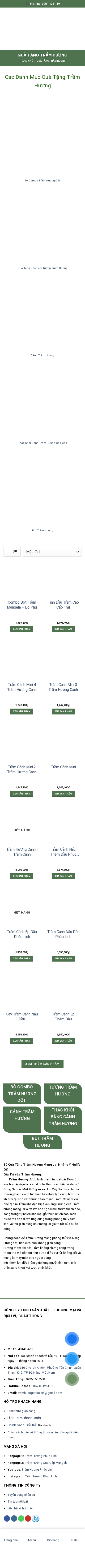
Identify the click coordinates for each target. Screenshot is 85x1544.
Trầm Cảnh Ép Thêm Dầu (63, 1016)
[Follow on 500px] (35, 1518)
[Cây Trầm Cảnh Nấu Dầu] (22, 991)
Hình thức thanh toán (24, 1418)
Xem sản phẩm (21, 629)
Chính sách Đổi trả (22, 1425)
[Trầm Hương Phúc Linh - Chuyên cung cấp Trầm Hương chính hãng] (43, 29)
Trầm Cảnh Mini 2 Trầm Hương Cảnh (22, 769)
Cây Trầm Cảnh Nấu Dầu (22, 1016)
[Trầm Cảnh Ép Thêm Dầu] (63, 991)
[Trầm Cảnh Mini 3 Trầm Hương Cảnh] (63, 662)
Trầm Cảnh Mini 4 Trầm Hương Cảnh (22, 687)
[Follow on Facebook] (7, 1518)
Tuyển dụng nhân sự (21, 1494)
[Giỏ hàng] (77, 29)
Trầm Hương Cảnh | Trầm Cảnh (22, 852)
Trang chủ (26, 61)
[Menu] (6, 29)
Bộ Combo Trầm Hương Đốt (43, 180)
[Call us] (21, 1518)
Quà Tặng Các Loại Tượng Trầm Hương (43, 268)
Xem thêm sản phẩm (42, 1064)
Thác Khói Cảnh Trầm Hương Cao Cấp (42, 443)
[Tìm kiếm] (69, 29)
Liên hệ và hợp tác (20, 1508)
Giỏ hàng (53, 1540)
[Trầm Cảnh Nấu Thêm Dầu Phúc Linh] (63, 826)
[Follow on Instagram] (14, 1518)
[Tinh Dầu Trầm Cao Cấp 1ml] (63, 579)
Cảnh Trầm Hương (42, 355)
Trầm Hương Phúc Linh (41, 1456)
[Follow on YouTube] (28, 1518)
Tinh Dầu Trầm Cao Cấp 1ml (63, 605)
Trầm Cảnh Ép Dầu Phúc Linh (22, 934)
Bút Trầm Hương (42, 530)
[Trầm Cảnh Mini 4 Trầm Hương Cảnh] (22, 662)
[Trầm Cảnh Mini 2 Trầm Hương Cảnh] (22, 744)
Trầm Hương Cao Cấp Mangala (46, 1462)
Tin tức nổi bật (18, 1501)
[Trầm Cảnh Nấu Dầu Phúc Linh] (63, 909)
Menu (32, 1540)
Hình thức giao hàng (21, 1411)
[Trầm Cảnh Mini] (63, 744)
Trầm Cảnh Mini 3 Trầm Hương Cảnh (63, 687)
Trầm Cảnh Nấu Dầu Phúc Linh (63, 934)
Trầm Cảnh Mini (63, 767)
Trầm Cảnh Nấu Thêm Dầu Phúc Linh (63, 852)
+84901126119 (42, 1386)
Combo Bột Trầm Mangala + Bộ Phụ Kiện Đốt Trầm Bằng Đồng (22, 605)
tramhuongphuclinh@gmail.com (40, 1393)
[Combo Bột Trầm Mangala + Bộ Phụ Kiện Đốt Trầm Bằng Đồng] (22, 579)
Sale (74, 1540)
